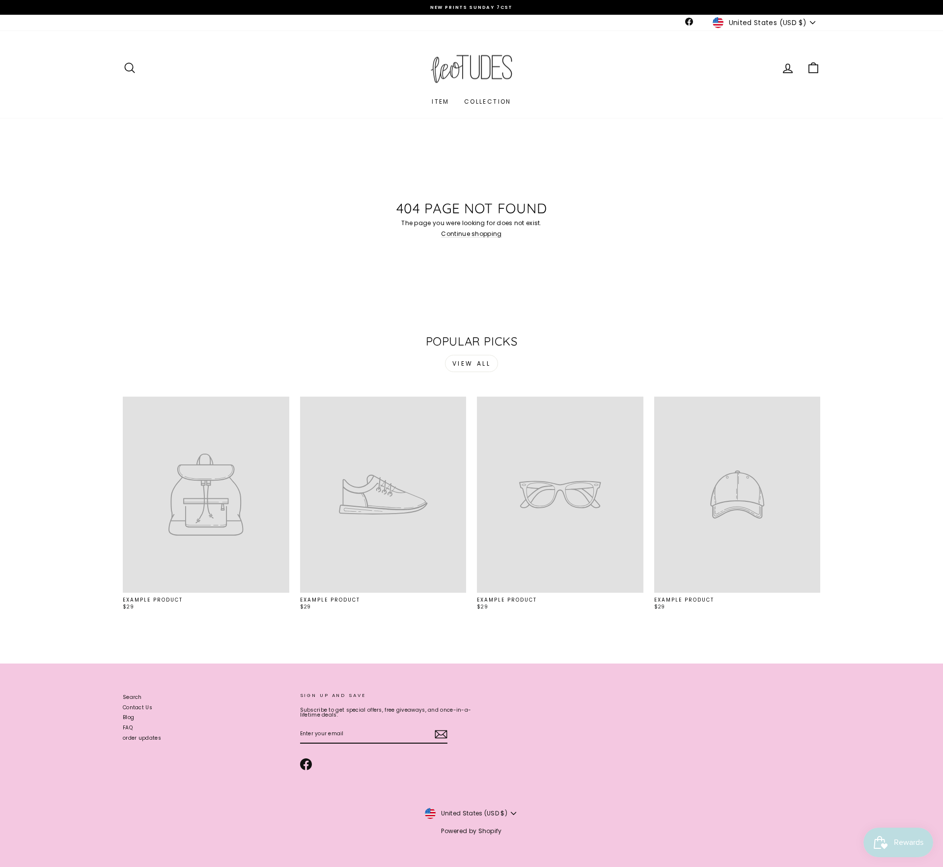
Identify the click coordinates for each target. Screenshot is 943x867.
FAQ (128, 727)
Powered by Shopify (471, 831)
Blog (128, 717)
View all (471, 363)
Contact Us (137, 707)
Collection (487, 101)
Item (440, 101)
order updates (142, 738)
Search (132, 697)
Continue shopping (471, 234)
